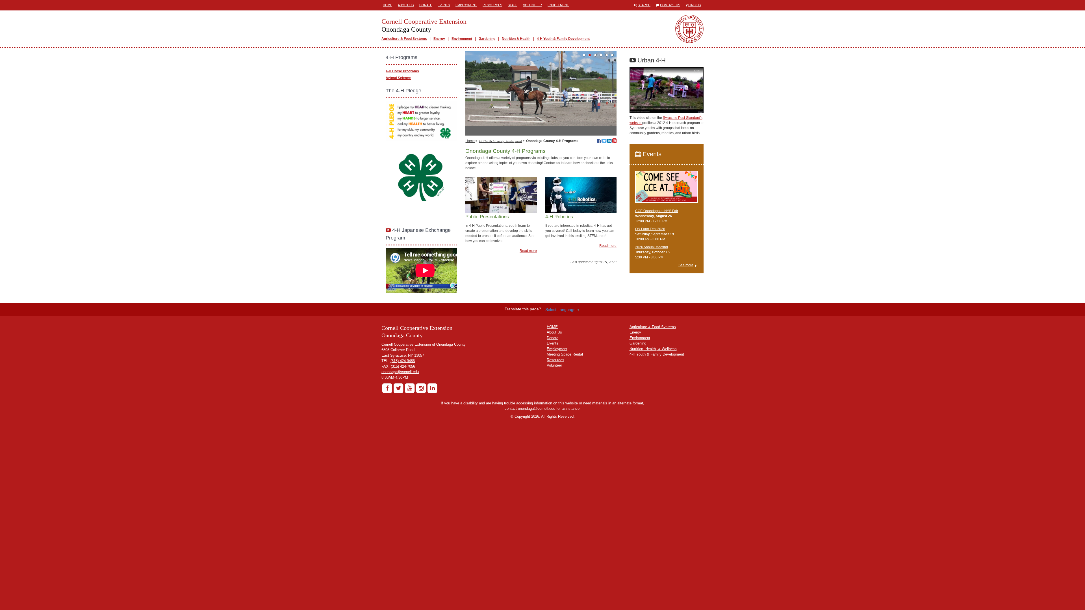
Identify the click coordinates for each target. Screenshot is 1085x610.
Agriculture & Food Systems (404, 39)
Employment (466, 5)
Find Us (694, 5)
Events (444, 5)
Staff (512, 5)
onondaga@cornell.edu (400, 372)
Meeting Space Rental (565, 354)
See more (685, 265)
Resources (492, 5)
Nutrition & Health (516, 39)
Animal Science (398, 78)
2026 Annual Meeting (651, 247)
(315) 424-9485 (402, 361)
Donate (425, 5)
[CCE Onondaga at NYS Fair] (666, 189)
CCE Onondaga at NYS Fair (656, 211)
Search (644, 5)
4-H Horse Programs (402, 71)
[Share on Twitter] (604, 141)
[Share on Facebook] (599, 141)
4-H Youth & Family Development (563, 39)
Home (387, 5)
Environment (462, 39)
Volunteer (532, 5)
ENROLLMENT (558, 5)
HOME (552, 327)
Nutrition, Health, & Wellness (653, 349)
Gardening (487, 39)
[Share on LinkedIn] (609, 141)
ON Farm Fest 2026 (650, 229)
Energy (439, 39)
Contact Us (670, 5)
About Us (406, 5)
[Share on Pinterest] (614, 141)
